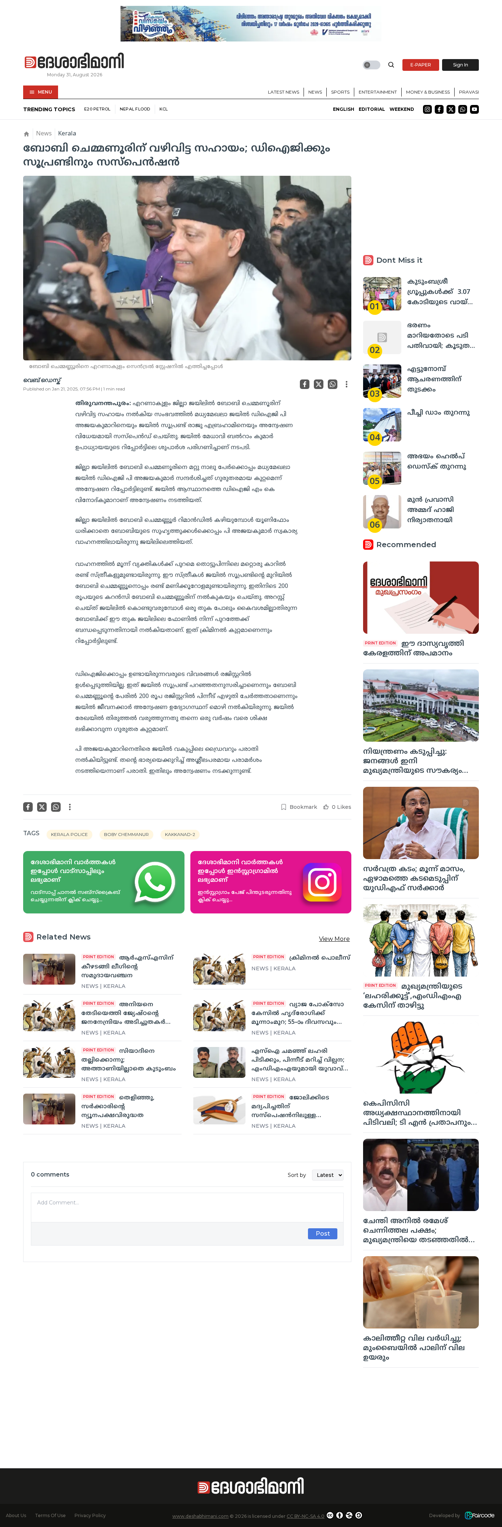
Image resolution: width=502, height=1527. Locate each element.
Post (323, 1233)
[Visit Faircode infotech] (479, 1515)
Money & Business (428, 92)
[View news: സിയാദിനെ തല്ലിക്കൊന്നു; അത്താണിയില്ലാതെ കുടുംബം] (49, 1062)
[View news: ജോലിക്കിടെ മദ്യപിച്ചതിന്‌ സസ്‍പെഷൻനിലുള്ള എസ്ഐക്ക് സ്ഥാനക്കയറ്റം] (219, 1109)
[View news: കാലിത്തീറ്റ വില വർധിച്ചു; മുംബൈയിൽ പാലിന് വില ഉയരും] (421, 1292)
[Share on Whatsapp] (332, 384)
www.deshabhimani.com (200, 1516)
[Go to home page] (74, 61)
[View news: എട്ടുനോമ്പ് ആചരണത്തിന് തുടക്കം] (382, 381)
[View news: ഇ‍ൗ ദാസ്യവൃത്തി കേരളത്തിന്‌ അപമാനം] (421, 597)
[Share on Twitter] (318, 384)
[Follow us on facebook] (439, 109)
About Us (16, 1515)
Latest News (283, 92)
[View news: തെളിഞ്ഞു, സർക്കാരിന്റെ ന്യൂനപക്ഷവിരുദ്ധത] (49, 1109)
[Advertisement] (187, 1349)
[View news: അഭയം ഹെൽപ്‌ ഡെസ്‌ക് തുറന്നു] (382, 468)
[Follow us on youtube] (474, 109)
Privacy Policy (90, 1515)
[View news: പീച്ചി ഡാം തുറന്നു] (382, 424)
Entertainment (378, 92)
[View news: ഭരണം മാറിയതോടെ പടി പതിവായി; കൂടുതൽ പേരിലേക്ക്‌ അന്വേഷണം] (382, 337)
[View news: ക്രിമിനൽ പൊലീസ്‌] (219, 969)
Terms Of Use (50, 1515)
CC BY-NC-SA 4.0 (305, 1516)
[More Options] (346, 384)
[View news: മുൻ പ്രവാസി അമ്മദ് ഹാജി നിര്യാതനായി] (382, 511)
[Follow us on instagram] (427, 109)
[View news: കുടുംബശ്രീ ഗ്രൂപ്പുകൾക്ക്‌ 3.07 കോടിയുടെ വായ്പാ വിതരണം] (382, 293)
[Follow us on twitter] (450, 109)
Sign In (460, 65)
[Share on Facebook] (304, 384)
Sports (340, 92)
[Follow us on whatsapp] (462, 109)
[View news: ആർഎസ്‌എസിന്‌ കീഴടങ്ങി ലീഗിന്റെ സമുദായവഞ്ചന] (49, 969)
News (315, 92)
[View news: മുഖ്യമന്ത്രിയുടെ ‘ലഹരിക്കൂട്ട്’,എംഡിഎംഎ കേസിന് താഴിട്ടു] (421, 940)
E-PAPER (420, 65)
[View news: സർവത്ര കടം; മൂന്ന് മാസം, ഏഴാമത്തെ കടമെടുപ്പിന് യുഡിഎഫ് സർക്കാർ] (421, 823)
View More (334, 938)
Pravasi (469, 92)
